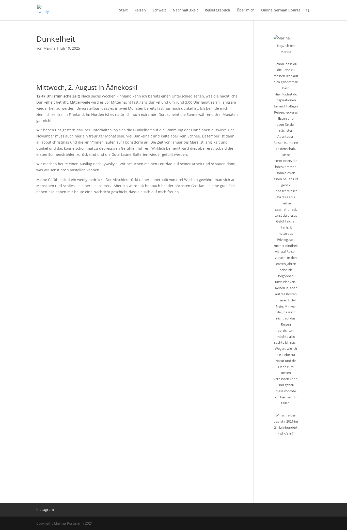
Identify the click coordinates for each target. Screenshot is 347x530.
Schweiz (159, 10)
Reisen (140, 10)
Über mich (246, 10)
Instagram (45, 509)
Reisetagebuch (217, 10)
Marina (49, 48)
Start (123, 10)
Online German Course (281, 10)
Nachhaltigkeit (185, 10)
